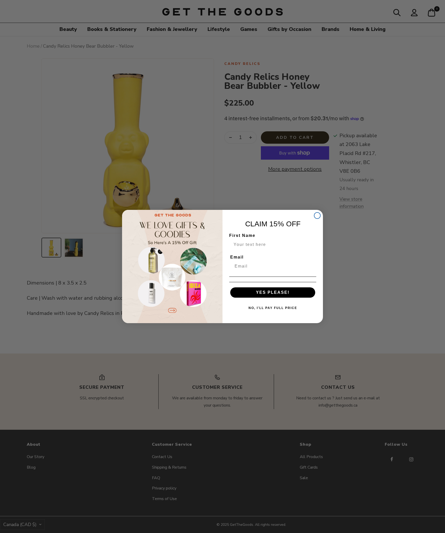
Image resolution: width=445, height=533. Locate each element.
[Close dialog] (317, 215)
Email (237, 257)
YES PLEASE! (272, 292)
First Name (242, 235)
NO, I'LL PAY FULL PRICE (273, 308)
